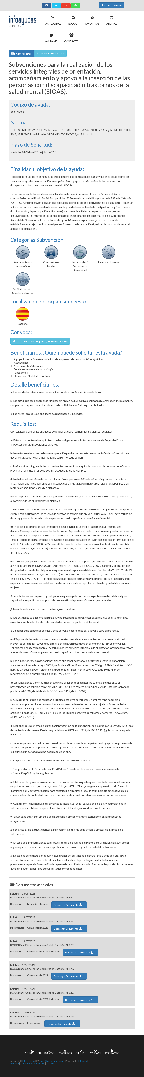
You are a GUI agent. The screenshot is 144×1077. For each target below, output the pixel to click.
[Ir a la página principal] (23, 20)
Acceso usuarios (112, 5)
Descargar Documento (66, 904)
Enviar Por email (22, 53)
